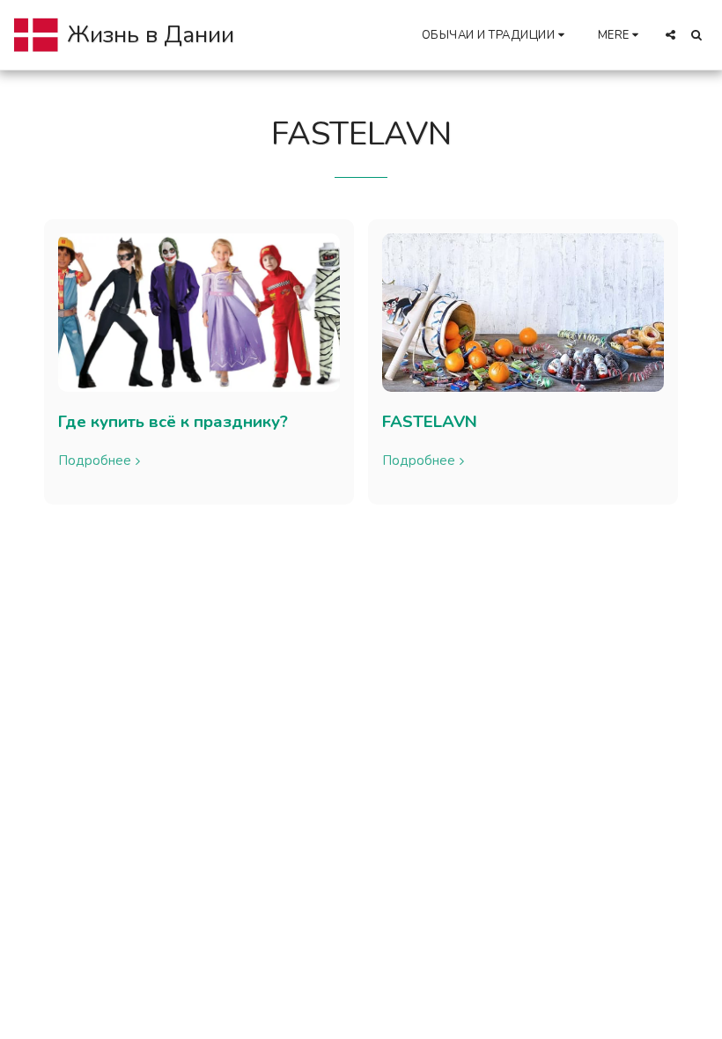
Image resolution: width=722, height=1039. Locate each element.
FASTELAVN (429, 421)
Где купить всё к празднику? (173, 421)
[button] (496, 35)
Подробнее (94, 461)
